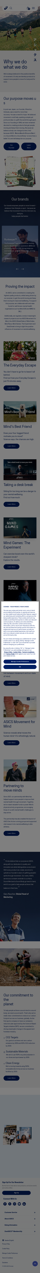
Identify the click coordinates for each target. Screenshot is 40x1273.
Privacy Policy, (8, 652)
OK (20, 666)
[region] (20, 636)
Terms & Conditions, (28, 652)
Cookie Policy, (17, 652)
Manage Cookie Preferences (20, 661)
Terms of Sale (10, 654)
